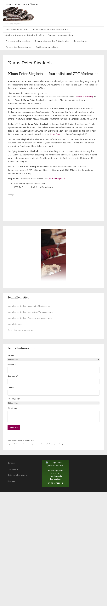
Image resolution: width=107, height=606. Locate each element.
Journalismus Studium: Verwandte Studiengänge (29, 306)
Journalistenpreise (57, 178)
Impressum (13, 469)
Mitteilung (12, 408)
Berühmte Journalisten (47, 47)
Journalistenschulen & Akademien (52, 41)
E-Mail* (11, 387)
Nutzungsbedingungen (48, 444)
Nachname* (13, 376)
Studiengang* (14, 399)
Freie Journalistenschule (18, 41)
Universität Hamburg (84, 96)
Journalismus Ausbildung (60, 35)
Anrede (11, 355)
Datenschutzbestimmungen (25, 444)
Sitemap (11, 481)
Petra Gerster (56, 134)
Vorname (12, 365)
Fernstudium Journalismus (22, 4)
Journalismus (80, 41)
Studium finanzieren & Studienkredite (24, 35)
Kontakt (11, 463)
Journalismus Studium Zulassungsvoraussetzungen (30, 318)
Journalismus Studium (16, 29)
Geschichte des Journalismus (20, 330)
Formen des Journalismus (18, 47)
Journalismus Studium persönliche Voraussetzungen (31, 312)
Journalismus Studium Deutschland (50, 29)
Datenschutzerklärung (17, 475)
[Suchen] (101, 24)
